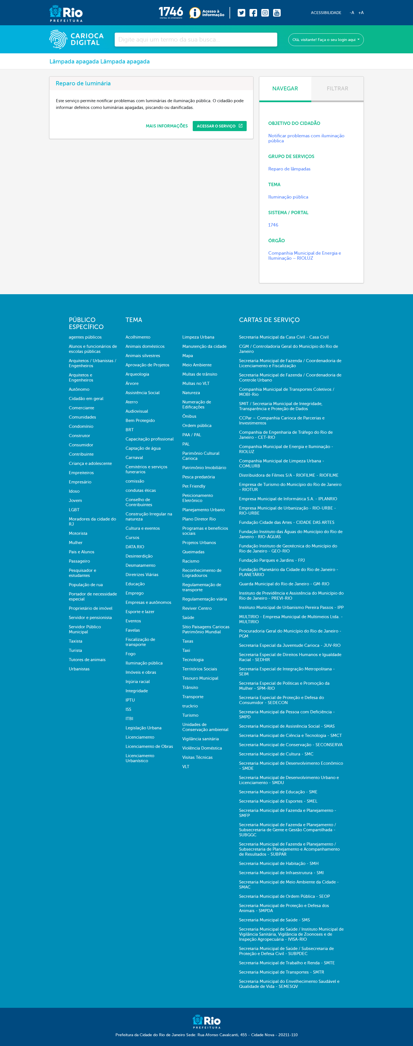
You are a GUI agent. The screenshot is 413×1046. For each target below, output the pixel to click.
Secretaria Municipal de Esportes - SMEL (278, 801)
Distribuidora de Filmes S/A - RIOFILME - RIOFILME (289, 475)
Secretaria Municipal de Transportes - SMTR (281, 972)
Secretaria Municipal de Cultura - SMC (276, 754)
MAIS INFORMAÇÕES (167, 126)
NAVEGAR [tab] (285, 88)
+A (361, 12)
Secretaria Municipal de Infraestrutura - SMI (281, 873)
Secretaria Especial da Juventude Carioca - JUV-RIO (290, 645)
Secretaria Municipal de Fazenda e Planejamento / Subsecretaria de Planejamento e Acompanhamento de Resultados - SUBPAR (289, 849)
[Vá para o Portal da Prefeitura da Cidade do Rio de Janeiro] (60, 13)
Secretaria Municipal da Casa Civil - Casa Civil (284, 337)
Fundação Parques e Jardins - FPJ (272, 560)
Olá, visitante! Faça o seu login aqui (324, 40)
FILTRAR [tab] (337, 88)
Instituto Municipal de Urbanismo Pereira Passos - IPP (291, 607)
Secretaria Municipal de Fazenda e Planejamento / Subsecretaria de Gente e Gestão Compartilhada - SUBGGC (287, 830)
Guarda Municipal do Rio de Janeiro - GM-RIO (284, 584)
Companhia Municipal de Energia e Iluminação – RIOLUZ (304, 256)
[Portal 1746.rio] (174, 13)
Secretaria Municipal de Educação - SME (278, 792)
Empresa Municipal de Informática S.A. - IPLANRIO (288, 499)
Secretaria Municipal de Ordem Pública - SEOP (284, 896)
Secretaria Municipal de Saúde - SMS (274, 920)
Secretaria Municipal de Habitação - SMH (279, 863)
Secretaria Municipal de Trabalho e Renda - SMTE (287, 963)
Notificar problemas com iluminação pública (306, 138)
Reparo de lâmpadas (289, 169)
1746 (273, 225)
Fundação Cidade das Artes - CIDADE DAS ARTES (286, 522)
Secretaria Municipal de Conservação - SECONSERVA (290, 745)
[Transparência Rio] (209, 13)
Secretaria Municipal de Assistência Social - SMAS (287, 726)
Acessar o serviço (216, 126)
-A (352, 12)
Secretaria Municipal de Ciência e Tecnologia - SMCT (290, 735)
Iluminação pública (288, 197)
